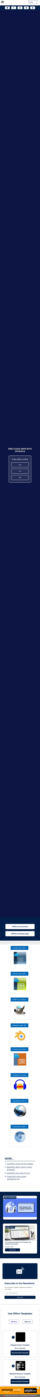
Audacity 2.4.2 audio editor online (25, 1075)
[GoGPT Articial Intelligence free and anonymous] (7, 7)
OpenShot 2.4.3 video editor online (26, 1101)
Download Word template (20, 1353)
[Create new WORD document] (20, 958)
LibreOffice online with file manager (20, 1164)
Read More (12, 1250)
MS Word (14, 1322)
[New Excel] (26, 7)
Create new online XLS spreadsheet (26, 974)
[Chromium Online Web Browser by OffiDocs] (20, 1137)
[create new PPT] (20, 1059)
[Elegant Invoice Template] (21, 1341)
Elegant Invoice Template (20, 1345)
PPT (20, 477)
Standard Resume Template (20, 1374)
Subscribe (20, 1297)
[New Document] (20, 7)
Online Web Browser (24, 1127)
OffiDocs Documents (20, 927)
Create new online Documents (24, 948)
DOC (20, 465)
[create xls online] (20, 984)
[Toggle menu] (2, 2)
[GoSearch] (13, 7)
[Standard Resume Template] (21, 1370)
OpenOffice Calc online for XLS (18, 1173)
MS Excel (28, 1322)
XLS (20, 471)
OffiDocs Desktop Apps (20, 934)
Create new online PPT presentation (26, 1049)
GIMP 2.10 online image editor (24, 1000)
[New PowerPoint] (32, 7)
